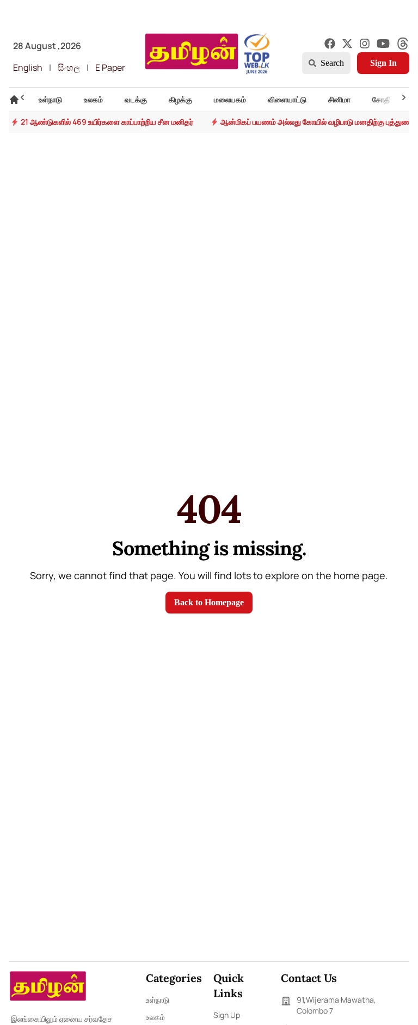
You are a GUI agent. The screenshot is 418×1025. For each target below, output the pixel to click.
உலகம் (155, 1017)
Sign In (383, 62)
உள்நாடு (157, 1000)
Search (332, 62)
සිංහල (69, 67)
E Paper (110, 67)
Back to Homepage (209, 602)
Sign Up (226, 1015)
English (27, 67)
